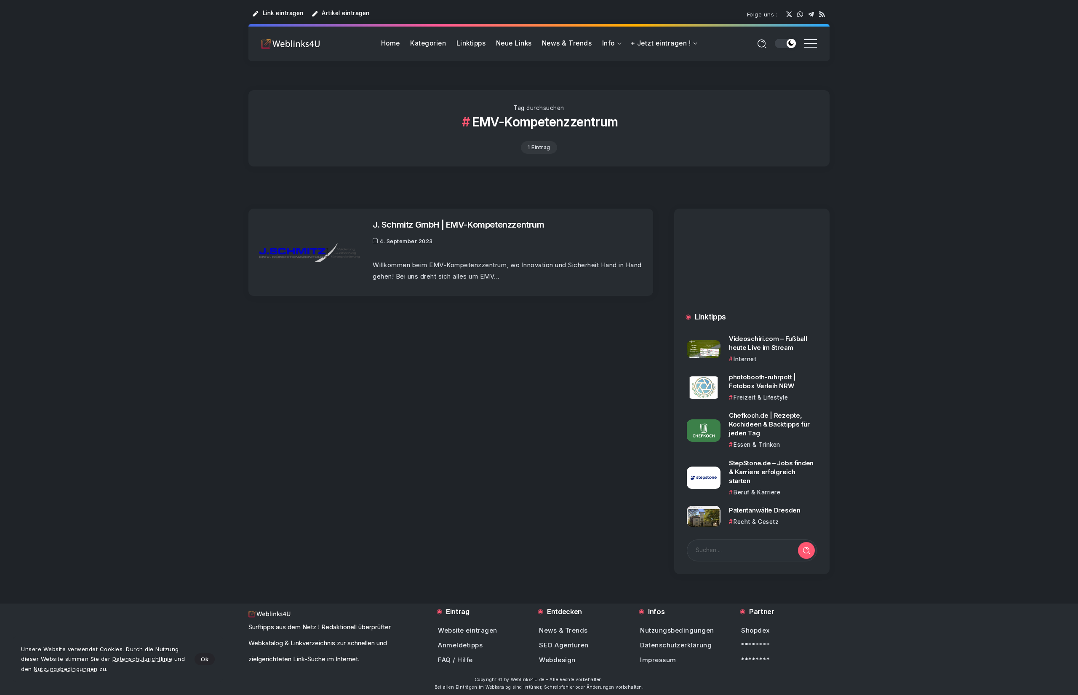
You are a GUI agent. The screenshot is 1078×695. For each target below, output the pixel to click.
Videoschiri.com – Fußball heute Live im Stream (768, 343)
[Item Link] (309, 252)
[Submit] (806, 550)
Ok (204, 659)
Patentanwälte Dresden (764, 510)
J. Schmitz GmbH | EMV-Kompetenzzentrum (458, 224)
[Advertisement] (752, 269)
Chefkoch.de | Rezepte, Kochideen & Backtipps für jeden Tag (769, 424)
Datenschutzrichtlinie (142, 658)
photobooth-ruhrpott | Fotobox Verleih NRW (762, 381)
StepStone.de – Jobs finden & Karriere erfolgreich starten (771, 472)
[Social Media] (789, 14)
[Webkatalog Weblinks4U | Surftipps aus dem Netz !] (290, 44)
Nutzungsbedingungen (66, 668)
